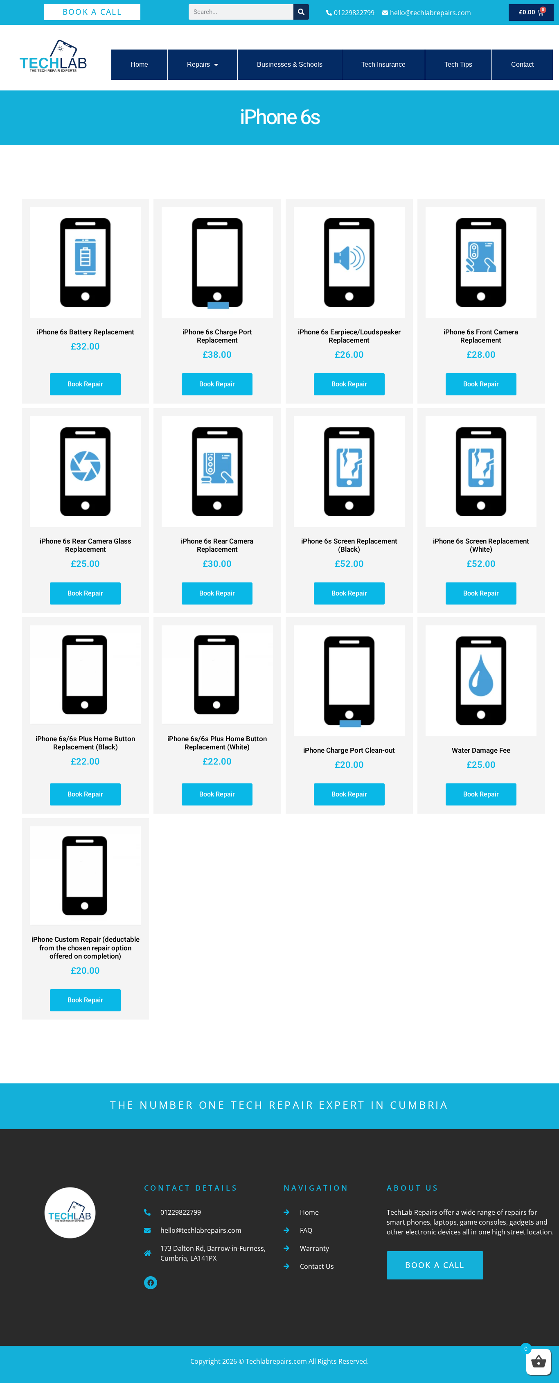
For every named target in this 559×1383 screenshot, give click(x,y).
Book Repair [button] (85, 384)
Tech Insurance (383, 64)
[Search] (301, 12)
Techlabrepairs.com (276, 1361)
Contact (522, 64)
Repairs (198, 64)
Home (139, 64)
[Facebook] (150, 1282)
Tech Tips (458, 64)
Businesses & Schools (289, 64)
